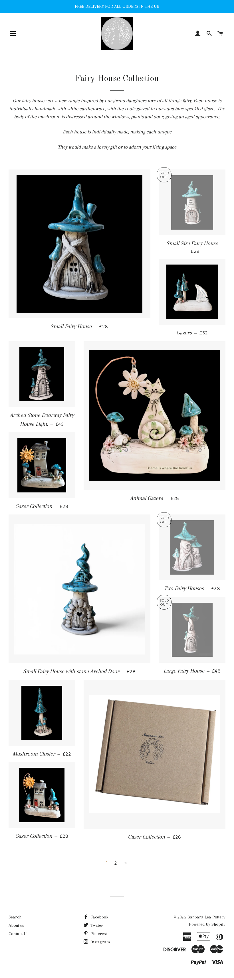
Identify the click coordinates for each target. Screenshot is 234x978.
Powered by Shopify (207, 924)
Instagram (99, 942)
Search (15, 917)
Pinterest (98, 933)
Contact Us (19, 933)
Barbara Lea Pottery (206, 917)
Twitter (96, 925)
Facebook (98, 917)
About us (16, 925)
